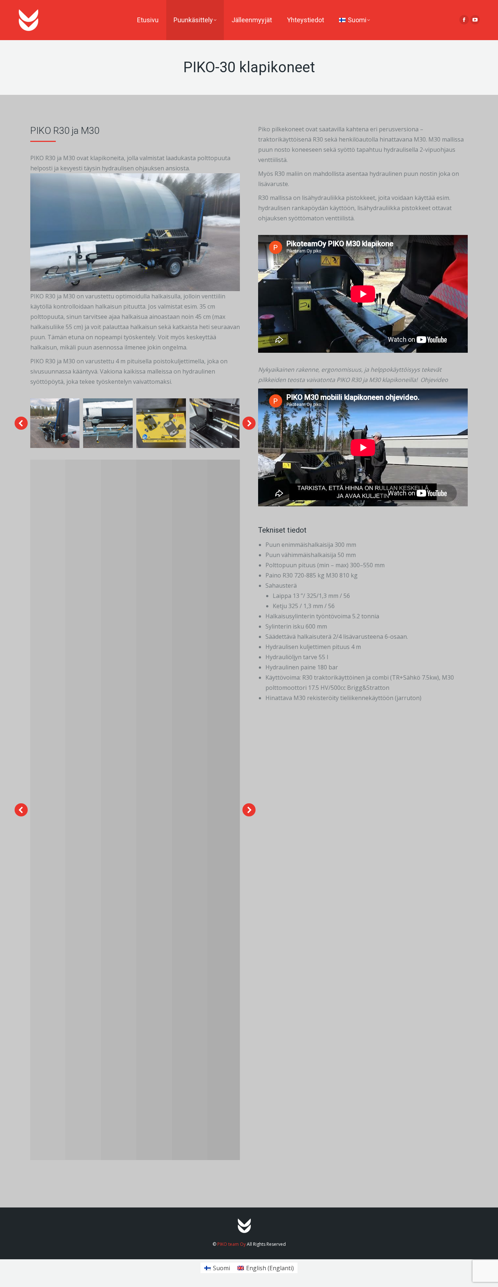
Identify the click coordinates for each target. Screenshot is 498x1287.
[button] (21, 423)
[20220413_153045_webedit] (214, 423)
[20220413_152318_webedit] (54, 423)
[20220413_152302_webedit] (161, 423)
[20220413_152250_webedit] (108, 423)
